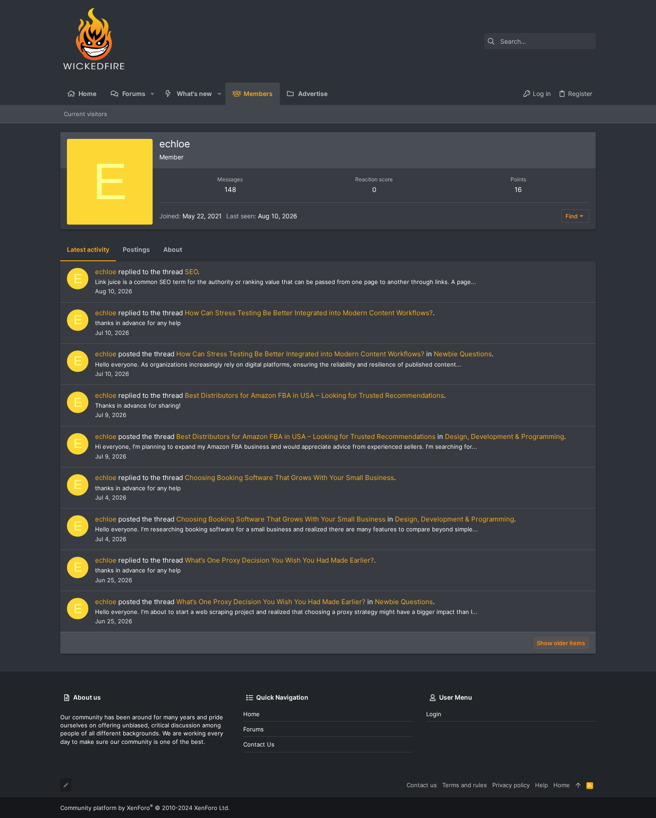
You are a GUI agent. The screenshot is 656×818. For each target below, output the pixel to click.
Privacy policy (511, 785)
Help (541, 785)
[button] (152, 93)
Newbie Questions (463, 354)
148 (230, 189)
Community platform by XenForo (145, 807)
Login (433, 714)
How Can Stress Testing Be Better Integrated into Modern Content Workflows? (309, 313)
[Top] (578, 785)
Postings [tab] (136, 249)
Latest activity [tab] (88, 249)
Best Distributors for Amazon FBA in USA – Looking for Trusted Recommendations (314, 395)
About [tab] (172, 249)
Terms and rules (464, 785)
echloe (105, 271)
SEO (191, 271)
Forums (253, 729)
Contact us (258, 744)
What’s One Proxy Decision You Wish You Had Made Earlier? (279, 560)
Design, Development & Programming (504, 436)
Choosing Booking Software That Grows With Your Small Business (289, 477)
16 (518, 189)
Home (251, 714)
